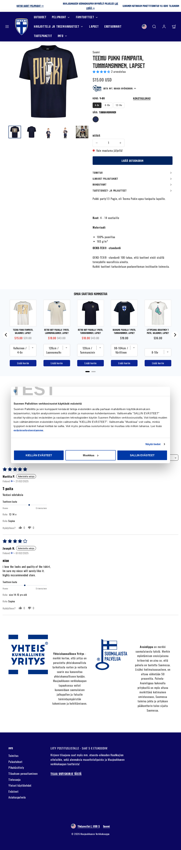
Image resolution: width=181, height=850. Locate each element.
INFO (60, 36)
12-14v (119, 105)
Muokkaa (88, 455)
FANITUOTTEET (85, 17)
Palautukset (15, 762)
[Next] (174, 334)
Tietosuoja (14, 779)
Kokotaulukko (142, 98)
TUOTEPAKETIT (43, 36)
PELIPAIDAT (59, 17)
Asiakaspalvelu (17, 797)
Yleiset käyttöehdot (19, 785)
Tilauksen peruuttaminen (22, 773)
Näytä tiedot (152, 443)
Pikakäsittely (16, 767)
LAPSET (94, 26)
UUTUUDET (40, 17)
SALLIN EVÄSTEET (142, 455)
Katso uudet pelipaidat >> (30, 6)
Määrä (96, 135)
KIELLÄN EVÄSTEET (39, 455)
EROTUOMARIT (113, 26)
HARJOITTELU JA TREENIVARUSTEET (56, 26)
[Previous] (6, 334)
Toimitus (13, 756)
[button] (7, 26)
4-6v (97, 105)
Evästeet (13, 791)
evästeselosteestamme (28, 430)
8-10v (107, 105)
